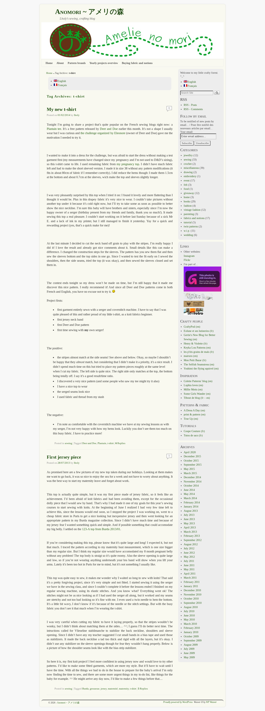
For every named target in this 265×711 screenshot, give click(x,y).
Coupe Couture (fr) (194, 431)
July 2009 (189, 648)
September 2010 (193, 602)
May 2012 (189, 556)
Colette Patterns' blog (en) (198, 381)
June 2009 (189, 653)
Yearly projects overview (103, 63)
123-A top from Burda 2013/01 (101, 529)
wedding (188, 234)
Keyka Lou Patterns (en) (197, 347)
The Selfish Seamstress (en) (199, 364)
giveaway (189, 193)
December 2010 (192, 590)
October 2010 (191, 598)
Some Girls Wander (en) (197, 393)
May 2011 (189, 569)
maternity (124, 688)
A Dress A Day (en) (194, 410)
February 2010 (192, 627)
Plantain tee (54, 128)
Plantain (102, 443)
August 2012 (191, 544)
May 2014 (189, 493)
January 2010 (191, 632)
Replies (120, 443)
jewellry (188, 155)
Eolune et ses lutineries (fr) (199, 330)
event (187, 180)
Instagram (189, 255)
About (60, 63)
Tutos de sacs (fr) (193, 435)
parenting (189, 214)
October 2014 (191, 485)
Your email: (186, 131)
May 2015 (189, 468)
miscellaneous (191, 167)
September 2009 (193, 640)
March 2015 (190, 473)
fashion (188, 205)
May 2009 (189, 657)
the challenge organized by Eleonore (103, 133)
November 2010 (192, 594)
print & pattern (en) (194, 414)
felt (185, 184)
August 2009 (191, 644)
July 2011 (189, 561)
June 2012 (189, 552)
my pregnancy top (128, 164)
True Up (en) (191, 418)
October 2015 (191, 460)
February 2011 (192, 581)
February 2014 (192, 502)
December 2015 (192, 456)
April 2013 (190, 527)
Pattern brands (77, 63)
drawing (188, 172)
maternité (113, 688)
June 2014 (189, 489)
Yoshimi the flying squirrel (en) (201, 368)
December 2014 (192, 477)
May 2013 (189, 523)
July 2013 (189, 514)
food (186, 188)
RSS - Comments (193, 109)
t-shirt (110, 443)
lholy (77, 115)
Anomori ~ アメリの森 (89, 12)
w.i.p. (187, 230)
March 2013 (190, 531)
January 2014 (191, 506)
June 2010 (189, 615)
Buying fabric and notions (137, 63)
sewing (68, 443)
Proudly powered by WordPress (178, 702)
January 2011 (191, 586)
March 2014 (190, 498)
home (187, 197)
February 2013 (192, 535)
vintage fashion (192, 209)
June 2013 (189, 519)
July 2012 (189, 548)
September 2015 (193, 464)
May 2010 (189, 619)
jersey (104, 688)
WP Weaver (211, 702)
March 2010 (190, 623)
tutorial (188, 222)
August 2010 (191, 607)
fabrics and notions (194, 218)
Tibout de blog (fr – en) (197, 397)
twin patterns (191, 226)
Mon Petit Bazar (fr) (195, 360)
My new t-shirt (61, 109)
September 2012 (193, 540)
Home (49, 63)
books (187, 201)
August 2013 (191, 510)
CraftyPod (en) (192, 326)
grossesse (95, 688)
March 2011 (190, 577)
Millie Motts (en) (193, 389)
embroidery (190, 176)
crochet (188, 163)
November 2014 (192, 481)
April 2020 (190, 452)
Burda (85, 688)
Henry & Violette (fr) (195, 343)
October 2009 (191, 636)
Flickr (187, 259)
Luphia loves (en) (193, 385)
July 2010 (189, 611)
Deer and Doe (109, 128)
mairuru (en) (191, 355)
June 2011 (189, 565)
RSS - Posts (190, 104)
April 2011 (190, 573)
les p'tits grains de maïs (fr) (199, 351)
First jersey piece (64, 457)
